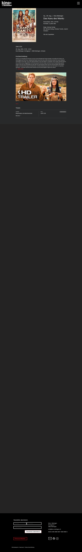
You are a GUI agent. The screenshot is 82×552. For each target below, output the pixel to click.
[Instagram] (57, 538)
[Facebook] (53, 538)
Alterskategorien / (15, 547)
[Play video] (41, 86)
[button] (78, 3)
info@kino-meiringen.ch (54, 529)
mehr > (17, 103)
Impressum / (21, 547)
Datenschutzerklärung (30, 547)
